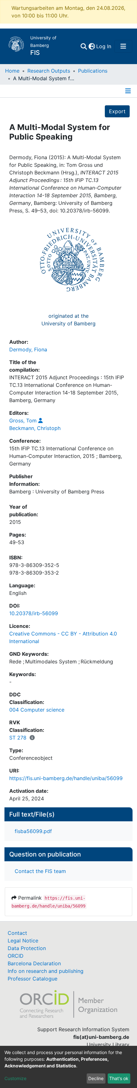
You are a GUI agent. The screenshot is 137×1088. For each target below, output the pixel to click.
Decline (96, 1078)
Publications (92, 71)
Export (117, 111)
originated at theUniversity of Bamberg (68, 320)
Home (12, 71)
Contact (17, 933)
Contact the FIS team (40, 871)
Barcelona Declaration (34, 963)
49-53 (16, 542)
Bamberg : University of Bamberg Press (56, 491)
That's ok (118, 1078)
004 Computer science (36, 710)
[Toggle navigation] (123, 46)
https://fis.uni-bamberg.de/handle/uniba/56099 (66, 778)
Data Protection (27, 948)
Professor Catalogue (32, 978)
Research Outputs (48, 71)
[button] (92, 46)
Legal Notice (23, 940)
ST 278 (17, 737)
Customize (15, 1078)
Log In (104, 46)
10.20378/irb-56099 (33, 613)
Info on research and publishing (45, 971)
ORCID (16, 956)
